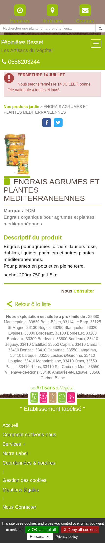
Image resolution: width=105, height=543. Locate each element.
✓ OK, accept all (42, 530)
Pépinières (26, 46)
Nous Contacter (19, 507)
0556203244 (23, 61)
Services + (13, 444)
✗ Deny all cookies (79, 530)
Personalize (40, 536)
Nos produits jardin (22, 107)
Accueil (10, 425)
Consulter (77, 290)
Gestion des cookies (24, 480)
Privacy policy (66, 536)
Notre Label (15, 453)
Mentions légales (20, 489)
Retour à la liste (33, 304)
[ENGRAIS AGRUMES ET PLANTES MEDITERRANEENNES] (54, 155)
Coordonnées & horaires (28, 463)
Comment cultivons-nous (29, 434)
